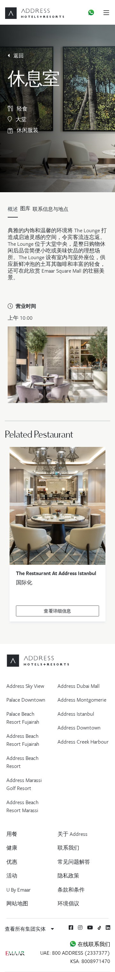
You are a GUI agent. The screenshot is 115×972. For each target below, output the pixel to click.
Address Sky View (25, 686)
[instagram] (80, 927)
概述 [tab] (13, 208)
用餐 (11, 834)
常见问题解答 (73, 862)
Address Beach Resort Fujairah (22, 740)
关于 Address (72, 834)
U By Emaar (18, 890)
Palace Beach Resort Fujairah (22, 718)
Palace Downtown (25, 700)
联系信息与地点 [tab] (50, 208)
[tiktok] (99, 927)
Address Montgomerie (81, 700)
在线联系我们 (93, 944)
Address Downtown (79, 727)
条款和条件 (71, 890)
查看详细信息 (57, 611)
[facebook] (71, 927)
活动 (11, 875)
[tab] (25, 210)
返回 (18, 55)
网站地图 (17, 903)
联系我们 (68, 848)
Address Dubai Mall (78, 686)
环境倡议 (68, 903)
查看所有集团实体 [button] (26, 928)
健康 (11, 848)
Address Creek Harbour (83, 741)
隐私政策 (68, 875)
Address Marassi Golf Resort (24, 784)
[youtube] (90, 927)
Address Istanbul (75, 714)
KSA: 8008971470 (90, 961)
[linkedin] (108, 927)
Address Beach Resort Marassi (22, 806)
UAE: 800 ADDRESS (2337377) (75, 953)
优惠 (11, 862)
